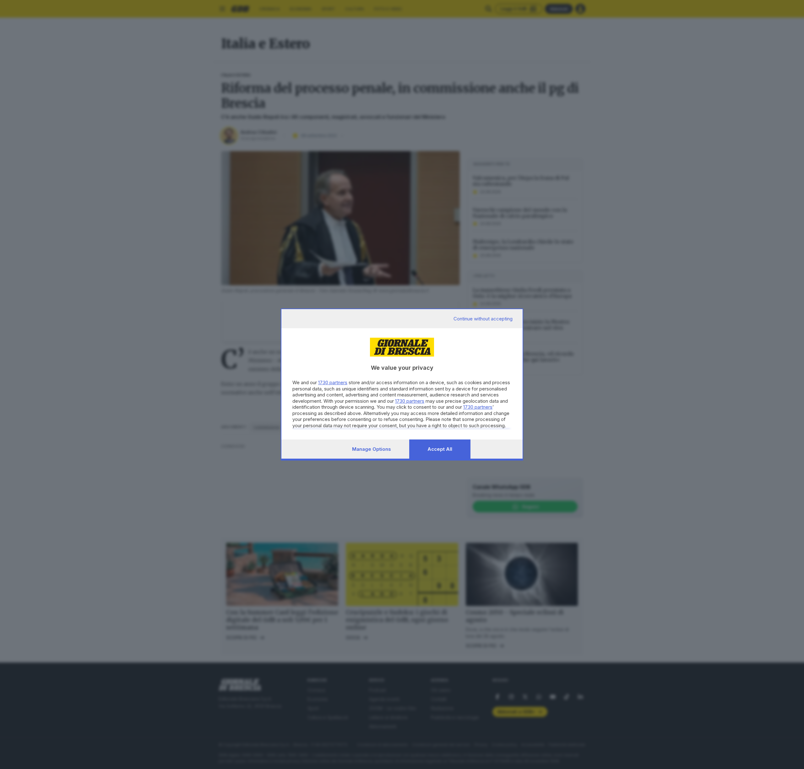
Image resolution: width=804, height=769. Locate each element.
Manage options (371, 449)
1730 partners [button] (332, 382)
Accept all (439, 449)
